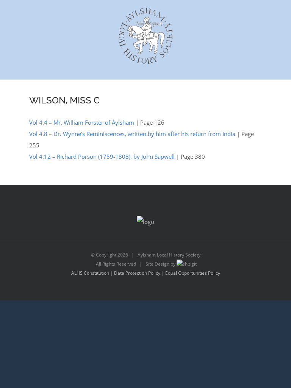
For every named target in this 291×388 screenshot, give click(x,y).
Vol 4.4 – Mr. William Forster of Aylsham (81, 122)
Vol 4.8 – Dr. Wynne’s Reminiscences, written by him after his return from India (132, 134)
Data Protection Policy (137, 273)
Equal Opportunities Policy (192, 273)
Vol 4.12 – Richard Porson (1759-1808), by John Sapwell (102, 156)
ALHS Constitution (90, 273)
